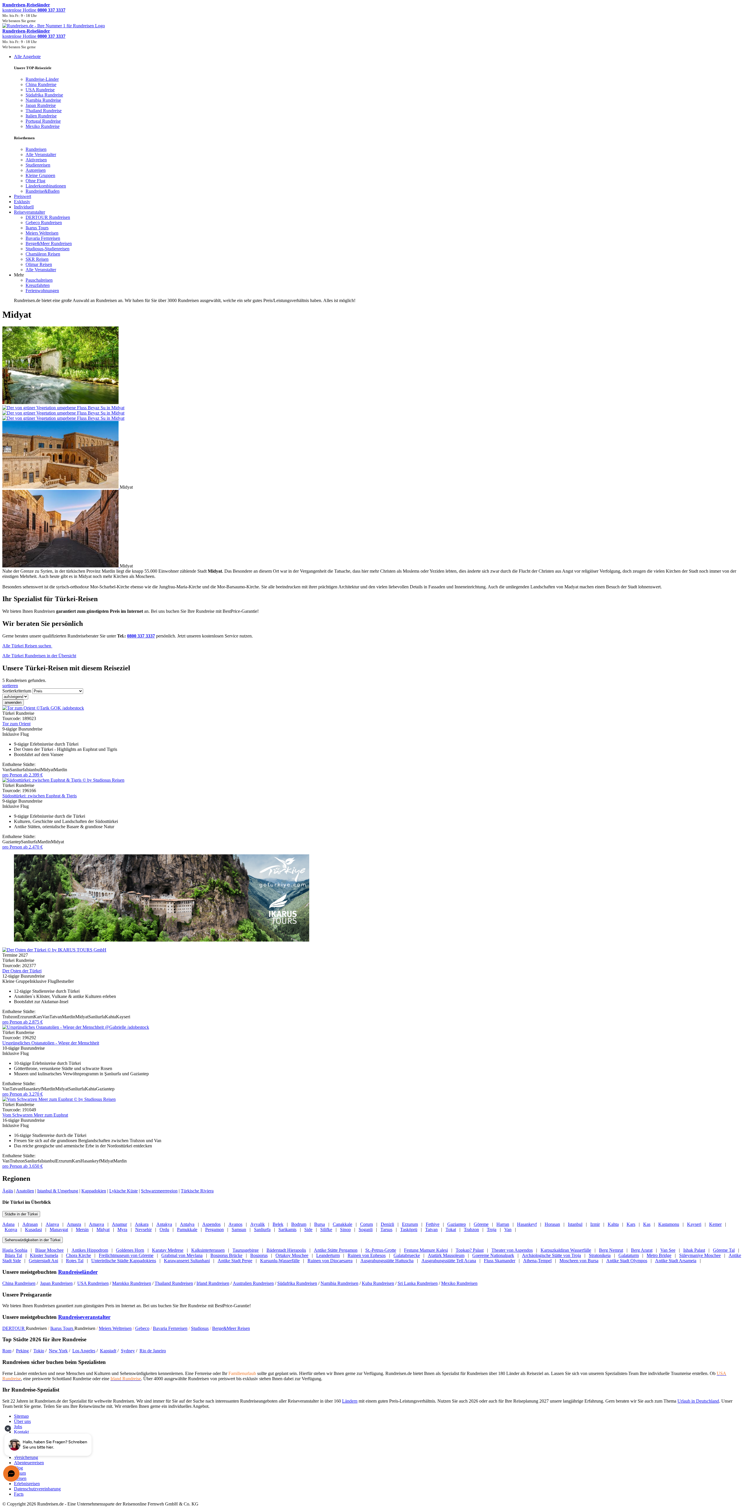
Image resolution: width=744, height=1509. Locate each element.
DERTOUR (14, 1328)
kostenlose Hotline (33, 10)
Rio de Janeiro (153, 1350)
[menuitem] (36, 149)
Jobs (18, 1426)
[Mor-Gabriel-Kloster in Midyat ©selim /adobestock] (61, 487)
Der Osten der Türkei (22, 970)
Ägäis (7, 1190)
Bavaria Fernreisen (170, 1328)
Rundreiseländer (78, 1272)
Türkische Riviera (197, 1190)
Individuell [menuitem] (24, 206)
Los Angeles (83, 1350)
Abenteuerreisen (29, 1462)
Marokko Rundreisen (131, 1283)
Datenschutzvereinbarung (37, 1488)
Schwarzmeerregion (159, 1190)
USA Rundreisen (93, 1283)
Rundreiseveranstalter (84, 1317)
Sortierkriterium (16, 690)
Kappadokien (93, 1190)
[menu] (372, 178)
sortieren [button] (10, 685)
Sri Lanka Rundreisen (418, 1283)
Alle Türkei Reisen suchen (27, 645)
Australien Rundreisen (253, 1283)
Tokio (38, 1350)
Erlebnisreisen (27, 1483)
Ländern (349, 1401)
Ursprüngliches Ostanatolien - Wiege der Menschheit (50, 1042)
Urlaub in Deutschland (698, 1401)
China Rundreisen (18, 1283)
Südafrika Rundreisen (297, 1283)
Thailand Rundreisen (174, 1283)
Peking (22, 1350)
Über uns (22, 1421)
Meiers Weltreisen (115, 1328)
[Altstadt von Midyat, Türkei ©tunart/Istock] (61, 565)
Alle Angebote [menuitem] (27, 56)
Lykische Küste (123, 1190)
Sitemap (21, 1416)
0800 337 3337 (141, 635)
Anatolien (25, 1190)
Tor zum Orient (16, 723)
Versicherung (26, 1457)
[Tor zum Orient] (43, 708)
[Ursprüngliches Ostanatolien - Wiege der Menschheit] (75, 1027)
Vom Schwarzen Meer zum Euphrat (35, 1114)
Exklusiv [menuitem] (22, 201)
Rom (6, 1350)
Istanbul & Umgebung (57, 1190)
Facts (19, 1494)
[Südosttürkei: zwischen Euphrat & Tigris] (63, 780)
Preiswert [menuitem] (22, 196)
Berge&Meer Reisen (231, 1328)
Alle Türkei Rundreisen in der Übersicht (39, 655)
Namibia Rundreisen (339, 1283)
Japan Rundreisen (56, 1283)
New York (58, 1350)
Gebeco (142, 1328)
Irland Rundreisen (212, 1283)
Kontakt (21, 1431)
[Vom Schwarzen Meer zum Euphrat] (59, 1099)
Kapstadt (108, 1350)
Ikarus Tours (62, 1328)
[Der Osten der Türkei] (54, 949)
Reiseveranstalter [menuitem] (29, 212)
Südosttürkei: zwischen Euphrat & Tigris (39, 795)
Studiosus (200, 1328)
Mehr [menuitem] (19, 274)
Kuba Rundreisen (378, 1283)
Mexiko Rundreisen (459, 1283)
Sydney (128, 1350)
